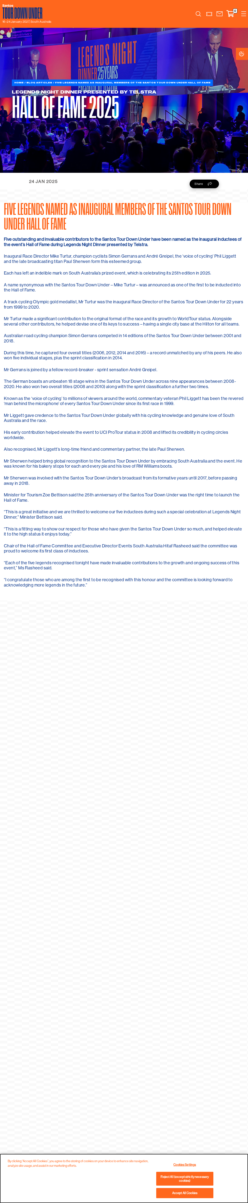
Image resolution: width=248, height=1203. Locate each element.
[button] (220, 13)
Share (198, 184)
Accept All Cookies (184, 1193)
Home (18, 82)
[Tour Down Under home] (25, 11)
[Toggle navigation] (243, 13)
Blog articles (39, 82)
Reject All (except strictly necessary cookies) (185, 1178)
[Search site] (198, 13)
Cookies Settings (246, 54)
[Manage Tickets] (209, 13)
